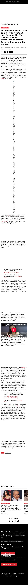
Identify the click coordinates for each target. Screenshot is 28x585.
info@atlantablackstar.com (15, 541)
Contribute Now (9, 564)
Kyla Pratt (3, 57)
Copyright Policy (4, 574)
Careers (14, 573)
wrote (9, 215)
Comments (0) (8, 49)
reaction (3, 78)
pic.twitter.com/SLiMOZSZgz (11, 397)
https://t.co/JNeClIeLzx (12, 396)
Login (2, 573)
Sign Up (8, 553)
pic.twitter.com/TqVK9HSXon (11, 272)
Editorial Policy (14, 576)
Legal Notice (21, 573)
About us (8, 573)
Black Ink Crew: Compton (14, 405)
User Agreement (4, 576)
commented (4, 221)
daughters (23, 367)
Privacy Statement (14, 574)
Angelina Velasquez (7, 47)
